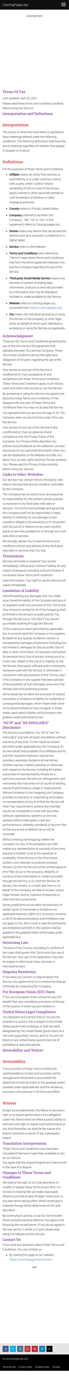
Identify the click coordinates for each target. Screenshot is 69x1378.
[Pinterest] (35, 1349)
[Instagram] (20, 1349)
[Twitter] (13, 1349)
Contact (56, 1367)
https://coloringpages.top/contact (30, 1259)
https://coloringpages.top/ (46, 307)
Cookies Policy (42, 1367)
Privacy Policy (25, 1367)
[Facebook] (6, 1349)
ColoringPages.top (15, 5)
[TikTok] (50, 1349)
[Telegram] (42, 1349)
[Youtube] (28, 1349)
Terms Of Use (9, 1367)
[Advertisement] (34, 51)
